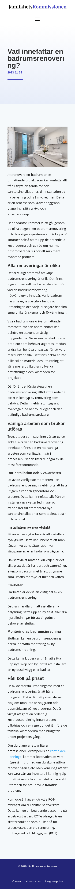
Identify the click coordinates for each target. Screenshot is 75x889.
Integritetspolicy (54, 881)
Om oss (17, 881)
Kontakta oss (33, 881)
